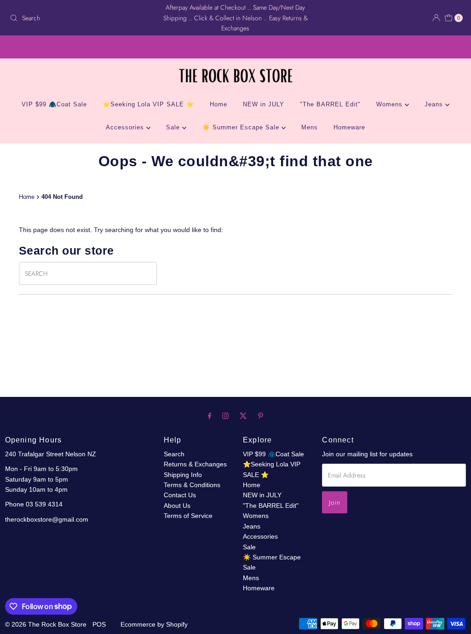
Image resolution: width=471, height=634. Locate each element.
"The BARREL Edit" (330, 104)
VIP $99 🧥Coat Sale (54, 104)
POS (99, 624)
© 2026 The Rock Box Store (46, 624)
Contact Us (180, 495)
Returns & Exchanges (195, 464)
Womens (390, 104)
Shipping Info (183, 474)
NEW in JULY (263, 104)
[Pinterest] (260, 416)
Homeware (349, 127)
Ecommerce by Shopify (154, 624)
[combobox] (80, 18)
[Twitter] (243, 416)
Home (218, 104)
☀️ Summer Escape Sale (241, 127)
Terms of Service (188, 515)
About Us (177, 505)
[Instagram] (225, 416)
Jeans (435, 104)
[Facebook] (210, 416)
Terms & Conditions (192, 485)
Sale (174, 127)
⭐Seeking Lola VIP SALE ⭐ (148, 104)
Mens (309, 127)
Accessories (126, 127)
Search (174, 454)
